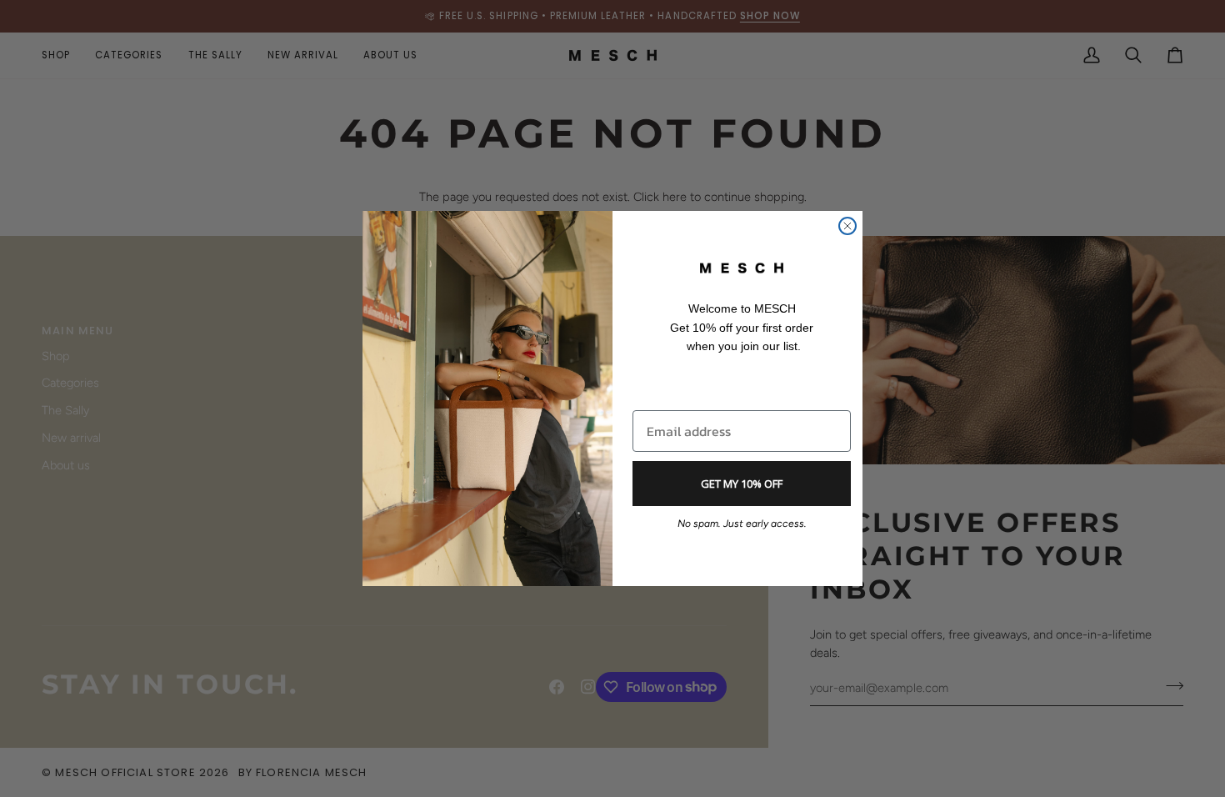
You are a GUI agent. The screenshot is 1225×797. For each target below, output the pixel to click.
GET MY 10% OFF (741, 483)
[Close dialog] (847, 226)
